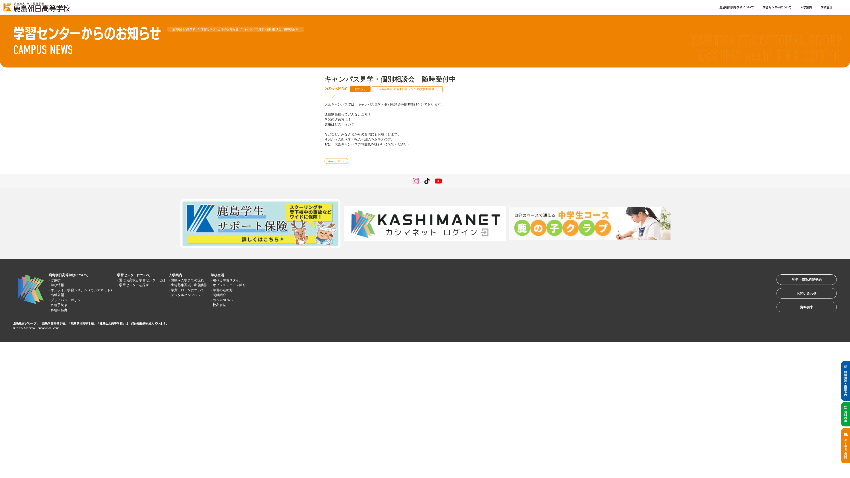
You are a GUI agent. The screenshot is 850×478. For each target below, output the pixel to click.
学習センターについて (133, 275)
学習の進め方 (223, 290)
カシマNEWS (223, 300)
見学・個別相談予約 (807, 279)
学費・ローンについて (187, 290)
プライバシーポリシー (67, 300)
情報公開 (57, 295)
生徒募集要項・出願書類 (189, 285)
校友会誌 (219, 305)
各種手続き (59, 305)
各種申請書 (59, 310)
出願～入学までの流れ (187, 280)
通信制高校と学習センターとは (142, 280)
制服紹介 (219, 295)
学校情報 (57, 285)
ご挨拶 (56, 280)
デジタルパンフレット (187, 295)
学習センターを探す (134, 285)
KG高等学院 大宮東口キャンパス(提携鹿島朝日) (407, 89)
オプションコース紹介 (229, 285)
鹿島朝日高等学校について (69, 275)
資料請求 (806, 307)
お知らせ (360, 89)
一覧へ (339, 161)
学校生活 (217, 275)
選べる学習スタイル (228, 280)
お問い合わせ (807, 293)
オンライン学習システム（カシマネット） (82, 290)
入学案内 (175, 275)
